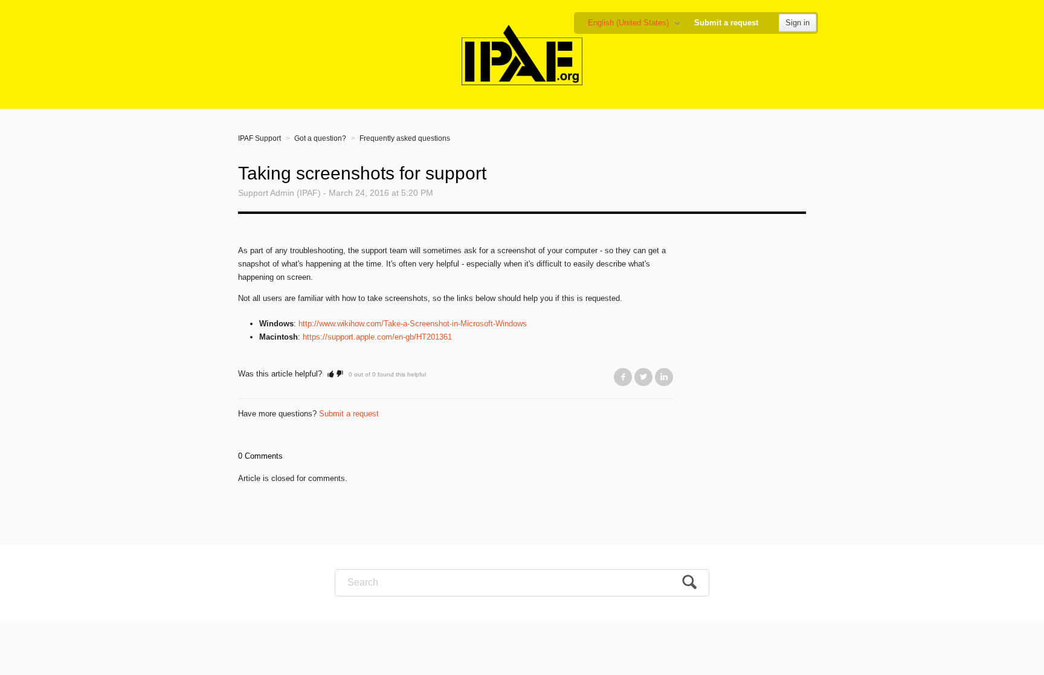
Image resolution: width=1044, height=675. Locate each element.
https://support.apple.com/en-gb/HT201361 (377, 336)
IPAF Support (259, 138)
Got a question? (320, 138)
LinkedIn (664, 377)
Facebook (623, 377)
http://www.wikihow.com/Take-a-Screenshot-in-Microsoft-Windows (412, 323)
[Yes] (330, 374)
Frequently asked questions (404, 138)
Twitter (643, 377)
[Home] (522, 54)
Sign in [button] (797, 22)
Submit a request (726, 22)
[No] (340, 374)
